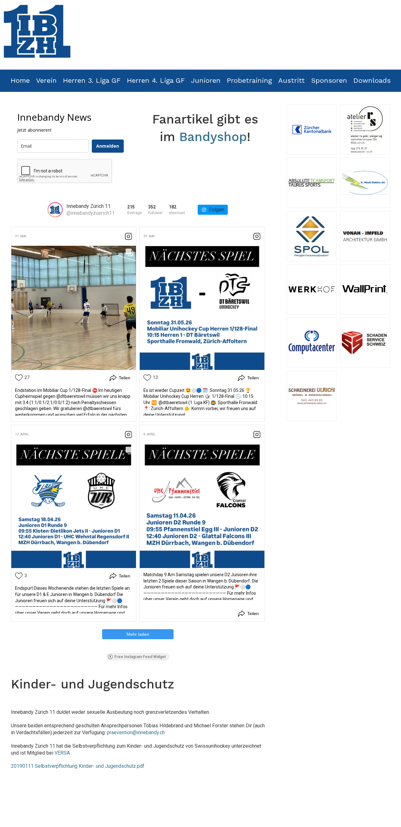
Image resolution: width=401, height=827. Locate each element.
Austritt (291, 80)
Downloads (372, 80)
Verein (46, 80)
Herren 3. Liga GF (92, 80)
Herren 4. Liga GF (156, 80)
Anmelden (107, 146)
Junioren (206, 80)
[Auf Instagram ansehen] (128, 236)
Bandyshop (213, 136)
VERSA (62, 753)
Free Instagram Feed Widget (140, 657)
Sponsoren (329, 80)
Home (20, 80)
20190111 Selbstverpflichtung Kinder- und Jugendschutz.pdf (77, 766)
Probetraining (249, 80)
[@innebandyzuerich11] (55, 209)
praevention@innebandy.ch (136, 732)
